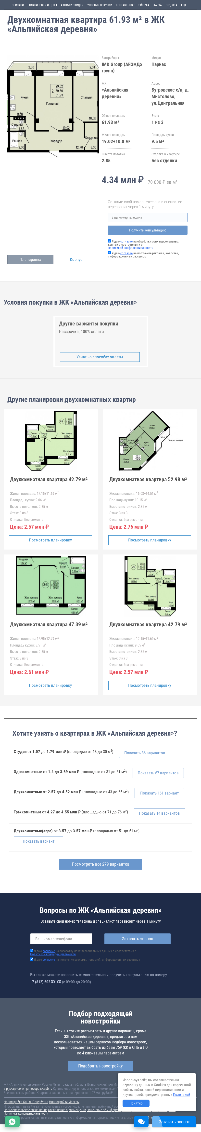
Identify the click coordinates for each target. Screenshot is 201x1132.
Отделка (171, 5)
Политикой (181, 1094)
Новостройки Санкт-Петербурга (26, 1102)
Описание (18, 5)
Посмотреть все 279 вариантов (100, 864)
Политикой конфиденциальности (130, 248)
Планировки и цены (43, 5)
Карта (157, 5)
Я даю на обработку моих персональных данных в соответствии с (83, 952)
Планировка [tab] (30, 259)
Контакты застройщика (133, 5)
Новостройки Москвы (64, 1102)
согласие (126, 241)
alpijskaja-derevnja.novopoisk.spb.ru (28, 1089)
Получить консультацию (147, 230)
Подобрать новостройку (100, 1065)
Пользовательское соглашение (25, 1110)
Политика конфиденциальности (26, 1113)
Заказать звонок (137, 938)
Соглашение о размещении (67, 1110)
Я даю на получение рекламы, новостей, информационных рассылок (143, 254)
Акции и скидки (72, 5)
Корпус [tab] (76, 259)
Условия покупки (99, 5)
